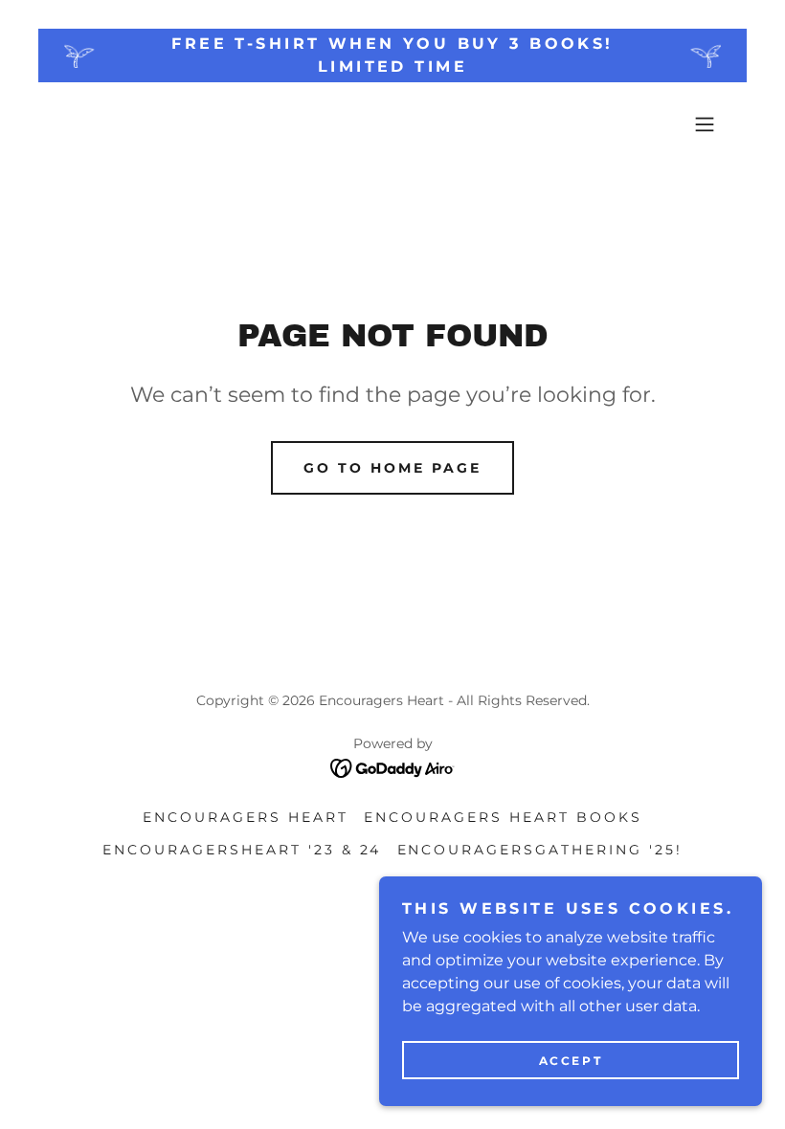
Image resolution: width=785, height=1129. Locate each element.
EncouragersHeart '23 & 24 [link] (242, 849)
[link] (393, 767)
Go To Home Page (392, 467)
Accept (570, 1060)
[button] (704, 124)
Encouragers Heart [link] (245, 817)
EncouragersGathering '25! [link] (540, 849)
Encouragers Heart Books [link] (503, 817)
